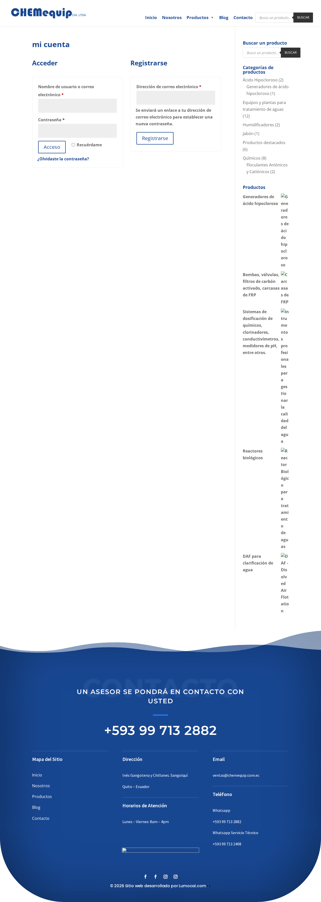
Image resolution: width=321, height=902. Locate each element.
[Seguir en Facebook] (145, 877)
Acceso (52, 147)
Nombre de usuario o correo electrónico (66, 90)
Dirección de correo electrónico (175, 86)
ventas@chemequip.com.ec (236, 775)
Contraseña (62, 120)
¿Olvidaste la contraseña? (63, 159)
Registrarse (155, 138)
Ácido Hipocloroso (260, 80)
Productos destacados (264, 142)
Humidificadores (258, 125)
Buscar (303, 17)
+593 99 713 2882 (160, 730)
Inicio (151, 17)
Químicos (252, 158)
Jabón (248, 133)
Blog (223, 17)
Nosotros (172, 17)
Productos (197, 17)
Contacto (243, 17)
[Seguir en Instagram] (166, 877)
